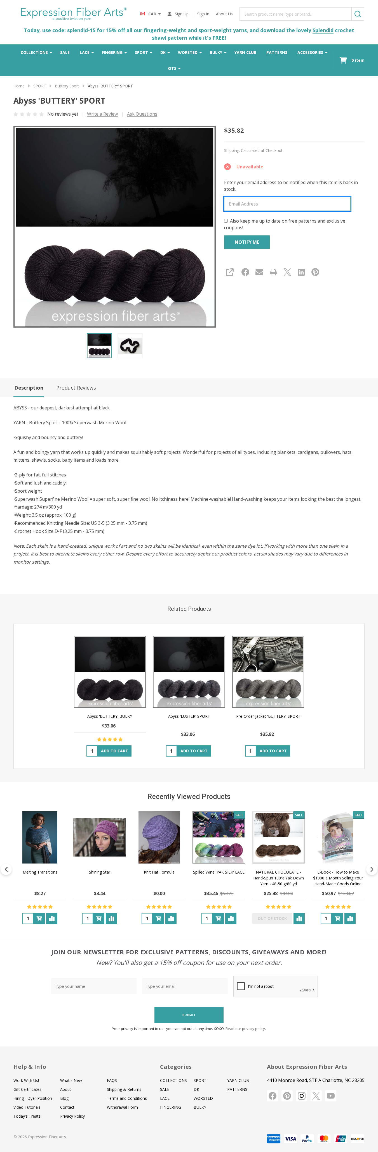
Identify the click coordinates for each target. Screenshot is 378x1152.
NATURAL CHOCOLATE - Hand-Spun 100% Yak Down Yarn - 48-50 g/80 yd (278, 877)
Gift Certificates (27, 1089)
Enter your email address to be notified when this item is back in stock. (291, 185)
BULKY (216, 52)
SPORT (141, 52)
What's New (71, 1080)
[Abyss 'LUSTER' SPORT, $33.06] (189, 672)
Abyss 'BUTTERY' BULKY (109, 716)
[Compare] (51, 918)
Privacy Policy (72, 1116)
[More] (51, 52)
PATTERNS (276, 52)
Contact (67, 1107)
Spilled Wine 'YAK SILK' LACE (219, 872)
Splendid (323, 30)
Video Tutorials (27, 1107)
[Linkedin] (301, 272)
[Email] (259, 272)
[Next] (371, 869)
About (65, 1089)
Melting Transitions (40, 872)
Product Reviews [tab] (76, 387)
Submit (189, 1015)
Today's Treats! (27, 1116)
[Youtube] (330, 1095)
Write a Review (102, 114)
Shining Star (99, 872)
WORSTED (188, 52)
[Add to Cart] (39, 918)
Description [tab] (28, 387)
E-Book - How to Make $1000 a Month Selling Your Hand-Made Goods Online (338, 877)
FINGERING (112, 52)
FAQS (112, 1080)
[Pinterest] (315, 272)
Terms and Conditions (127, 1098)
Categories (176, 1066)
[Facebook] (245, 272)
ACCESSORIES (310, 52)
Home (19, 86)
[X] (287, 272)
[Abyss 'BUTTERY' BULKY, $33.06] (110, 672)
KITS (172, 68)
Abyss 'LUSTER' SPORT (189, 716)
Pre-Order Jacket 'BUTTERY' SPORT (268, 716)
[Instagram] (301, 1095)
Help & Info (29, 1066)
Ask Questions (142, 114)
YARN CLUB (245, 52)
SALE (65, 52)
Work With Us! (26, 1080)
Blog (64, 1098)
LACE (85, 52)
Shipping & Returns (124, 1089)
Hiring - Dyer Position (32, 1098)
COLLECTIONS (34, 52)
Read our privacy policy (245, 1028)
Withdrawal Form (122, 1107)
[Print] (273, 272)
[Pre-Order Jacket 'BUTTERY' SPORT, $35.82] (268, 672)
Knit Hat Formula (159, 872)
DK (163, 52)
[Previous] (6, 869)
